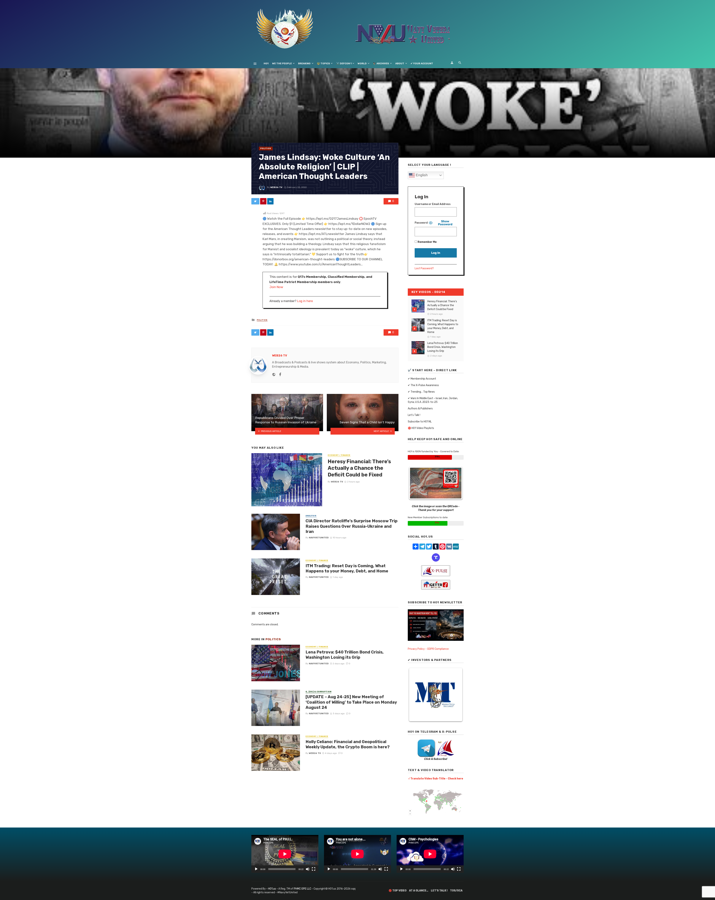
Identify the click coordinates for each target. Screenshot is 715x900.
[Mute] (307, 869)
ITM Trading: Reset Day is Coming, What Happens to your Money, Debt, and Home (347, 568)
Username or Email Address (433, 204)
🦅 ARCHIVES (381, 63)
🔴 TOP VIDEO (397, 890)
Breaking (304, 63)
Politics (265, 148)
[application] (284, 854)
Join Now (276, 287)
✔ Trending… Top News (421, 391)
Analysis (311, 516)
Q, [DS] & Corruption (318, 692)
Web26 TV (276, 187)
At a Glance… (418, 890)
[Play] (256, 869)
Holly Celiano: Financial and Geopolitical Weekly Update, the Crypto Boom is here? (348, 744)
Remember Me (427, 242)
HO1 (266, 63)
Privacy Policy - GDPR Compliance (428, 648)
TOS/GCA (456, 890)
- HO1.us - (272, 888)
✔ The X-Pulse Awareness (423, 385)
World (362, 63)
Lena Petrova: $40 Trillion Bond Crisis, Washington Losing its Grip (345, 655)
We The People (282, 63)
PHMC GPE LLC (302, 888)
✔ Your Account (422, 63)
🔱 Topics (323, 63)
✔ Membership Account (422, 378)
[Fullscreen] (313, 869)
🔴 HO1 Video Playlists (421, 428)
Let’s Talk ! (414, 415)
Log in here (305, 301)
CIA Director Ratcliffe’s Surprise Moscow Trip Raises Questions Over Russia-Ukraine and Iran (352, 526)
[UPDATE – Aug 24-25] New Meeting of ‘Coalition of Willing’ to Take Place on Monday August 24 (351, 702)
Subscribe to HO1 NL (420, 421)
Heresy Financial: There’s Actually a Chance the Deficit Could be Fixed (359, 468)
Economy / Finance (339, 455)
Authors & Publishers (420, 408)
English (421, 175)
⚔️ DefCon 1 (344, 63)
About (399, 63)
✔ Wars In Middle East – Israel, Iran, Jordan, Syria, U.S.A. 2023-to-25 (433, 400)
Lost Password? (424, 268)
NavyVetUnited (319, 537)
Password (421, 222)
